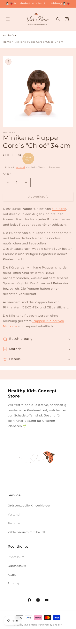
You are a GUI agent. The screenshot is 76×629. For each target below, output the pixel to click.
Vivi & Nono (30, 624)
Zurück (12, 35)
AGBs (12, 574)
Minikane (59, 209)
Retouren (14, 523)
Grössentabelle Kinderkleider (29, 505)
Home (7, 41)
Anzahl (7, 173)
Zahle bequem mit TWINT (26, 532)
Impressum (16, 557)
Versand (20, 167)
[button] (8, 19)
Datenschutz (17, 566)
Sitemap (14, 583)
